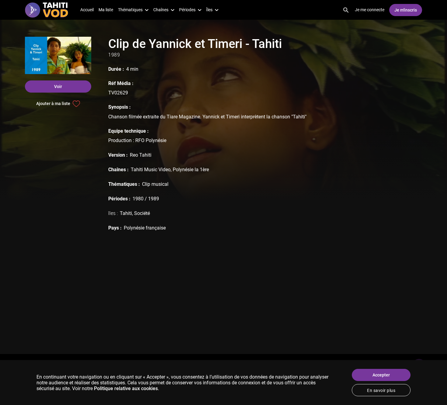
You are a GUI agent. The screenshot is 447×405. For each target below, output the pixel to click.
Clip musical (155, 184)
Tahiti (126, 213)
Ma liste (106, 9)
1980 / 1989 (146, 199)
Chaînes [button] (160, 9)
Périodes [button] (187, 9)
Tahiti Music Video (151, 169)
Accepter (381, 375)
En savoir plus (381, 390)
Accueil (87, 9)
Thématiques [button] (130, 9)
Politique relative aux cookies (126, 388)
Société (142, 213)
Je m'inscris (405, 10)
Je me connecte (369, 9)
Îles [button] (209, 9)
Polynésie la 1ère (191, 169)
